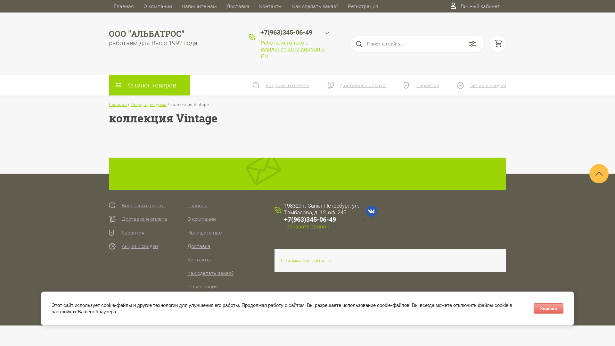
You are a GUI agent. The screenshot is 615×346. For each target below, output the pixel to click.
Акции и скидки (488, 85)
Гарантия (427, 85)
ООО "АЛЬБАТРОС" (146, 34)
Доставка (238, 6)
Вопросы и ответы (287, 85)
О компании (158, 6)
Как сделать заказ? (315, 6)
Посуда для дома (149, 104)
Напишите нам (199, 6)
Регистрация (363, 6)
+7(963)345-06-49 (310, 219)
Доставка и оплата (363, 85)
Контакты (271, 6)
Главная (124, 6)
